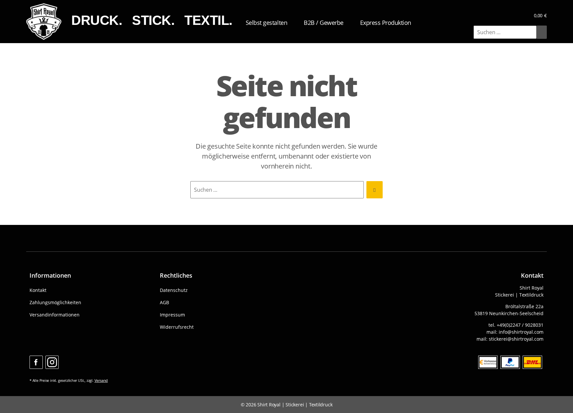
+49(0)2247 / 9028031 (520, 325)
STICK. (153, 20)
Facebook (36, 362)
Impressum (172, 314)
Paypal (510, 362)
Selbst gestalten (266, 23)
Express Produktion (385, 23)
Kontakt (38, 290)
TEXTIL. (208, 20)
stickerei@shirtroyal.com (516, 339)
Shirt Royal (269, 404)
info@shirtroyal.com (521, 332)
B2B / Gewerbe (324, 23)
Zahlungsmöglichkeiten (55, 302)
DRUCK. (96, 20)
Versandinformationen (55, 314)
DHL (532, 362)
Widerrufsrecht (177, 327)
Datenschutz (174, 290)
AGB (164, 302)
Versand (101, 380)
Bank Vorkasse (488, 362)
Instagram (52, 362)
